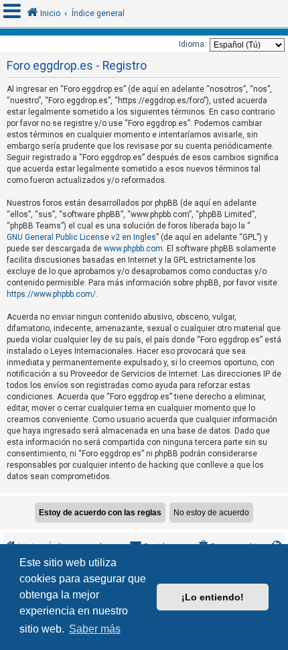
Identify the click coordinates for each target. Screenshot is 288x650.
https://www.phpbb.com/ (51, 294)
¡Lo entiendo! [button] (213, 597)
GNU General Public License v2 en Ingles (81, 237)
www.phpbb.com (133, 248)
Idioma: (192, 44)
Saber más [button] (95, 629)
